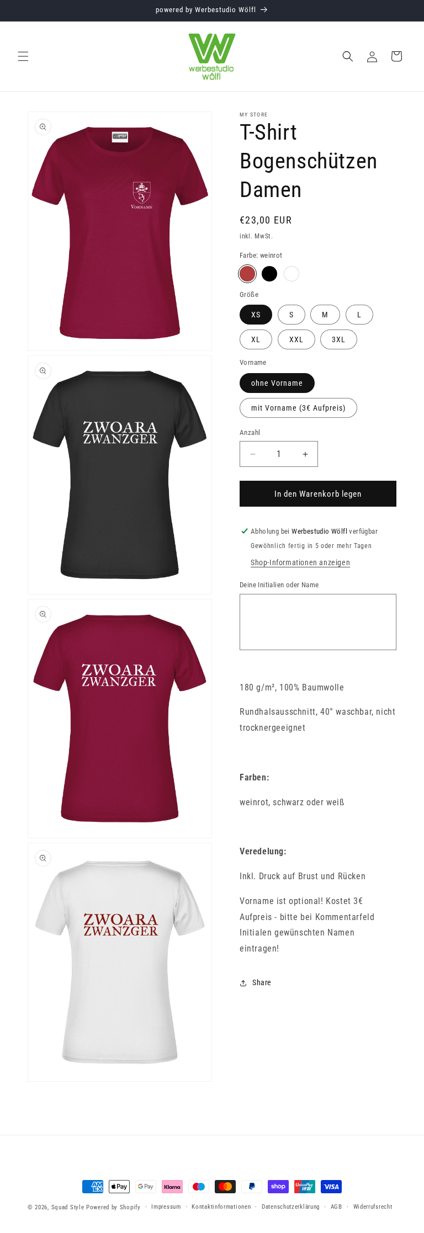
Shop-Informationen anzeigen (300, 562)
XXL (296, 339)
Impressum (166, 1206)
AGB (336, 1206)
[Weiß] (291, 273)
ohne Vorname (277, 383)
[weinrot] (247, 273)
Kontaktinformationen (221, 1206)
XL (256, 339)
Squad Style (67, 1207)
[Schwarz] (269, 273)
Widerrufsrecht (373, 1206)
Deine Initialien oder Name (279, 585)
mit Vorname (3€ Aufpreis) (298, 407)
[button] (23, 56)
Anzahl (250, 432)
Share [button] (262, 982)
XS (256, 314)
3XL (339, 339)
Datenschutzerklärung (291, 1206)
